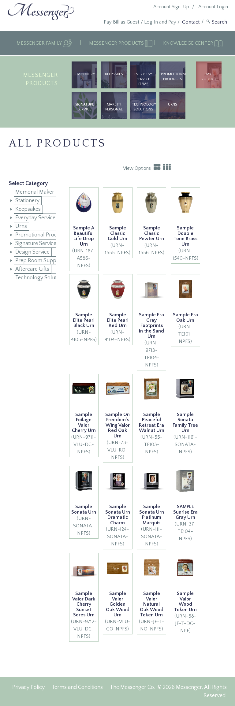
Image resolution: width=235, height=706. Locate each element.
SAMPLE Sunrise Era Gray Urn (185, 512)
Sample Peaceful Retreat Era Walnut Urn (151, 422)
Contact (191, 22)
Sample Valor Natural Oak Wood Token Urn (151, 604)
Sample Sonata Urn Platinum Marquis (151, 515)
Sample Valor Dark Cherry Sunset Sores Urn (83, 604)
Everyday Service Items (143, 79)
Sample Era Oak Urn (185, 317)
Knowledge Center (188, 43)
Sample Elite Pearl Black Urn (84, 320)
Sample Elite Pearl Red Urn (118, 320)
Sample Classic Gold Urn (117, 233)
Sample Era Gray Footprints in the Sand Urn (151, 325)
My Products (209, 76)
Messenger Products (117, 43)
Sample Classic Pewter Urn (151, 233)
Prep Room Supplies (39, 261)
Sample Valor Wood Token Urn (185, 601)
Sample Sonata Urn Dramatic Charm (117, 515)
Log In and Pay (160, 22)
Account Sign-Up (171, 6)
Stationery (84, 74)
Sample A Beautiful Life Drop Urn (83, 236)
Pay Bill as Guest (122, 22)
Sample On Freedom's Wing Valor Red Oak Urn (117, 425)
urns (172, 104)
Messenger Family (40, 43)
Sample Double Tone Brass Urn (185, 236)
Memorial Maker (34, 192)
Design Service (32, 252)
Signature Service (84, 106)
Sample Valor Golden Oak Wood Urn (117, 604)
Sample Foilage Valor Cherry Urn (84, 422)
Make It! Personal (114, 106)
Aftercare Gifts (32, 269)
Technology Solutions (144, 106)
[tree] (32, 235)
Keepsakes (114, 74)
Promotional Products (173, 76)
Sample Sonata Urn (83, 509)
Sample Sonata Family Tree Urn (185, 422)
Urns (21, 226)
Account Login (213, 6)
